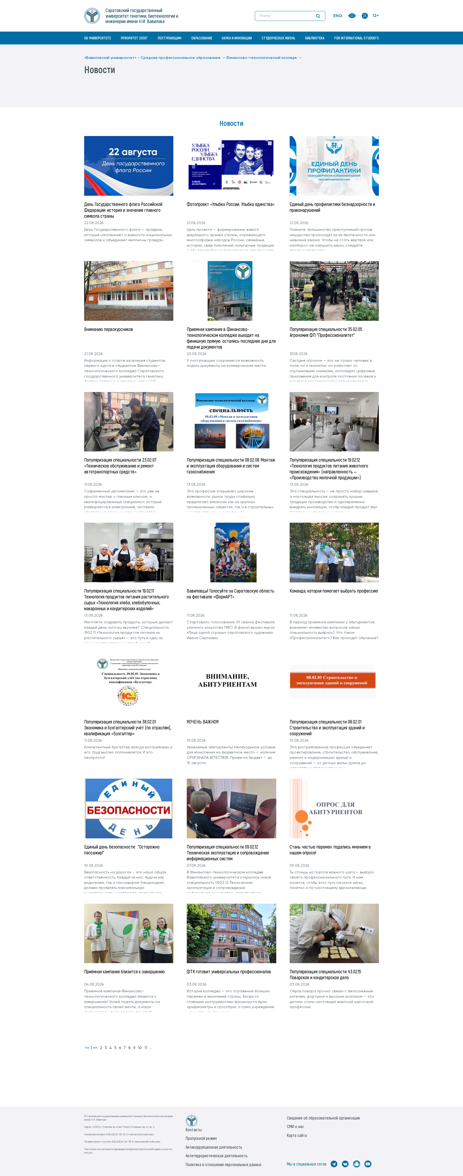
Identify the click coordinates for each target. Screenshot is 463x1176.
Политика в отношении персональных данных (223, 1164)
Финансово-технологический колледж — (264, 58)
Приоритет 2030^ (134, 38)
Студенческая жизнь (278, 38)
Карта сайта (297, 1135)
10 (140, 1048)
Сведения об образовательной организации (323, 1117)
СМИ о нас (295, 1126)
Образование (201, 38)
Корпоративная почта (365, 49)
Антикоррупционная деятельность (214, 1146)
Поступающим (169, 38)
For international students (356, 38)
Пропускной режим (201, 1138)
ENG (337, 16)
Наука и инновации (237, 38)
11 (145, 1048)
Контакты (194, 1129)
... (151, 1048)
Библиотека (314, 38)
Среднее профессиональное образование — (183, 58)
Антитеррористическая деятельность (217, 1155)
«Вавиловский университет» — (112, 58)
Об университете (97, 38)
